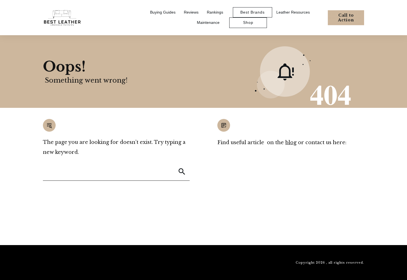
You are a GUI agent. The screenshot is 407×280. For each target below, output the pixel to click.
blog (291, 142)
